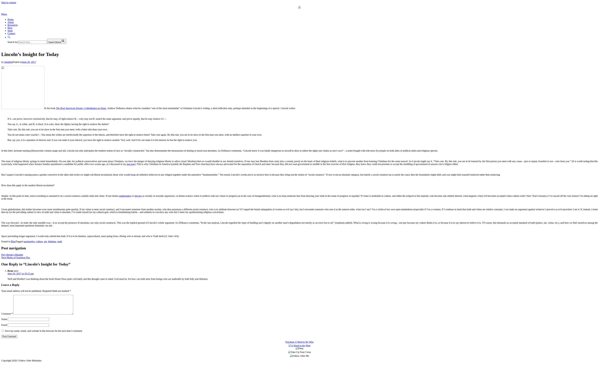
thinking (52, 241)
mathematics (125, 196)
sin (45, 241)
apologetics (29, 241)
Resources (12, 25)
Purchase (299, 342)
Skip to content (8, 2)
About (10, 22)
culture (39, 241)
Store (10, 30)
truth (59, 241)
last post (131, 164)
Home (10, 19)
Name (4, 319)
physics (138, 196)
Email (4, 325)
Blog (9, 28)
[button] (9, 37)
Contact (11, 33)
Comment (7, 313)
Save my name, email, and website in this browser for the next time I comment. (44, 331)
